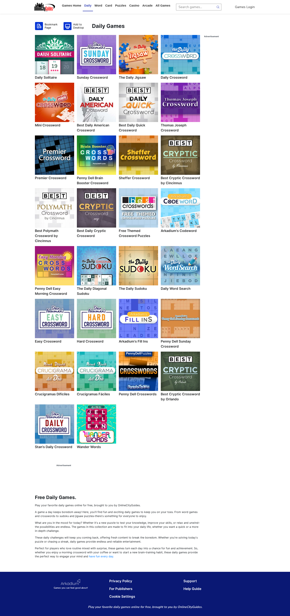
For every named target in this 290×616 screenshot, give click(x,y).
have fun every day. (101, 556)
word (98, 5)
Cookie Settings (122, 596)
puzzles (120, 5)
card (108, 5)
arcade (147, 5)
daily (87, 5)
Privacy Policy (120, 581)
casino (134, 5)
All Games (163, 5)
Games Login (245, 7)
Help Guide (192, 589)
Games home (71, 5)
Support (190, 581)
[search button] (218, 7)
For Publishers (120, 589)
